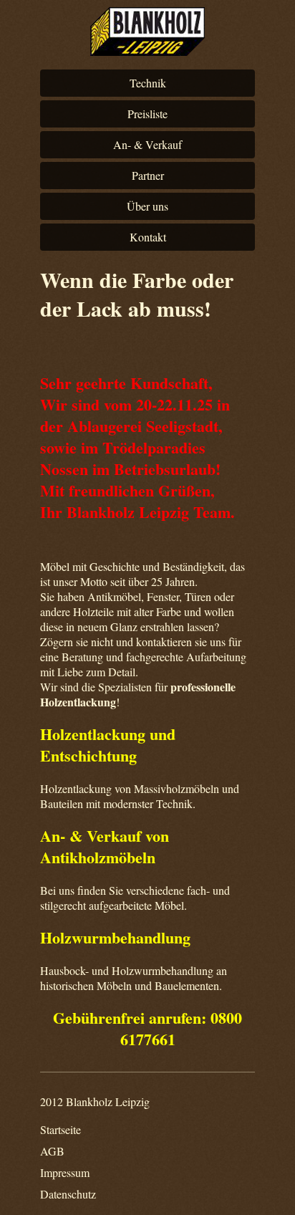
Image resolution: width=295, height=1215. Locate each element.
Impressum (65, 1172)
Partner (148, 175)
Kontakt (148, 236)
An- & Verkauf (147, 144)
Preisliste (147, 113)
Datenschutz (68, 1193)
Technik (148, 82)
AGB (52, 1150)
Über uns (147, 205)
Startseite (60, 1129)
